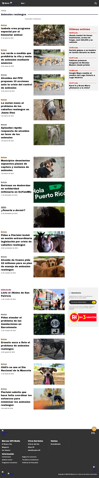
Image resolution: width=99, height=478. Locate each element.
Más (22, 3)
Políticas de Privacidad (30, 462)
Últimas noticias (79, 29)
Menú (7, 3)
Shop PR (31, 447)
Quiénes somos (7, 459)
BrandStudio (56, 444)
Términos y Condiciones (30, 459)
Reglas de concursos (29, 457)
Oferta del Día (33, 444)
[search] (96, 3)
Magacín (5, 447)
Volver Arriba (93, 433)
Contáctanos (6, 457)
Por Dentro (6, 450)
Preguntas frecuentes (9, 462)
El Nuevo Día (7, 444)
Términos (86, 306)
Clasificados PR (34, 450)
